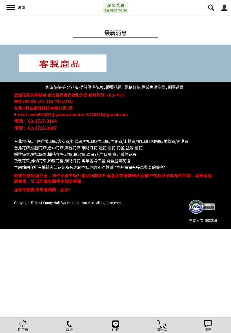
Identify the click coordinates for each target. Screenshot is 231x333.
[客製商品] (62, 62)
